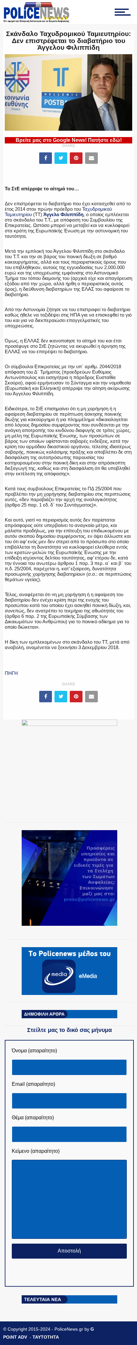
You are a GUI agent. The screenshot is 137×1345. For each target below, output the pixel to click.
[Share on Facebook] (45, 158)
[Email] (91, 158)
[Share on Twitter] (60, 158)
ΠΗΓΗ (11, 673)
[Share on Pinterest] (76, 158)
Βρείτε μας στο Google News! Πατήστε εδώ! (69, 140)
